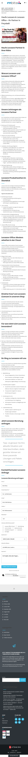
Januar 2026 (6, 606)
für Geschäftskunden (7, 9)
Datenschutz (5, 720)
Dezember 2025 (7, 609)
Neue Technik (7, 635)
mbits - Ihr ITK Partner (7, 8)
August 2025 (6, 611)
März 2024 (6, 619)
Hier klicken (15, 575)
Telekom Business (8, 637)
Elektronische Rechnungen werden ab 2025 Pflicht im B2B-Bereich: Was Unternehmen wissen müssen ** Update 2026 (13, 708)
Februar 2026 (7, 604)
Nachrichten (6, 632)
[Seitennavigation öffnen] (3, 3)
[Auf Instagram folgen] (23, 719)
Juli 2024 (6, 617)
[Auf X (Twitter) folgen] (19, 719)
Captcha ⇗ (23, 577)
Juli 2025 (6, 614)
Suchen (3, 677)
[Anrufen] (19, 722)
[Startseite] (14, 2)
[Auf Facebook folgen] (16, 719)
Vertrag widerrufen (14, 755)
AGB (3, 718)
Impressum (4, 723)
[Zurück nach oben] (14, 588)
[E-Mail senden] (16, 722)
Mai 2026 (6, 601)
